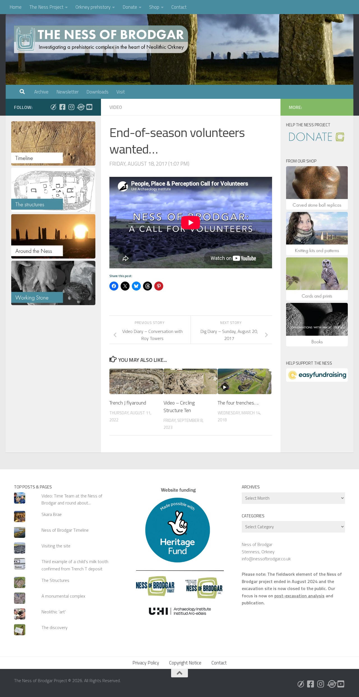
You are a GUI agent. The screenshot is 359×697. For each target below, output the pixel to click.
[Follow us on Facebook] (62, 107)
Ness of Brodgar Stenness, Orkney (258, 548)
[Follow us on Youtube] (89, 107)
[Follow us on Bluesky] (53, 107)
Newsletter (67, 91)
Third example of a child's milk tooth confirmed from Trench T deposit (75, 565)
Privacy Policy (145, 662)
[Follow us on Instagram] (71, 107)
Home (16, 7)
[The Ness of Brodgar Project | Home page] (102, 39)
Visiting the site (56, 545)
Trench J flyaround (127, 402)
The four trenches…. (238, 402)
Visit (120, 91)
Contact (179, 7)
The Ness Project (46, 7)
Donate (130, 7)
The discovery (55, 627)
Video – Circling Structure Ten (179, 406)
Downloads (97, 91)
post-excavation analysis (299, 595)
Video (115, 107)
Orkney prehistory (93, 7)
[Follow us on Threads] (80, 107)
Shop (154, 7)
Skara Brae (52, 514)
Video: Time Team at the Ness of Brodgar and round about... (72, 499)
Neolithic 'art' (54, 611)
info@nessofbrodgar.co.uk (266, 558)
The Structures (55, 580)
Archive (41, 91)
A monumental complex (63, 596)
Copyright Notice (185, 662)
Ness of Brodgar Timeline (65, 530)
